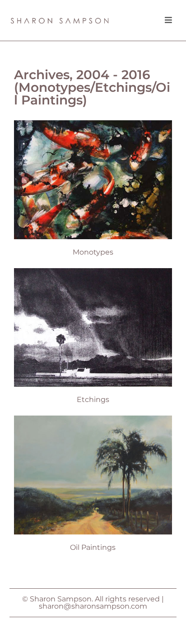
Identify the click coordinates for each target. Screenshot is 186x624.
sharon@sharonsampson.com (93, 606)
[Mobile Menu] (165, 20)
